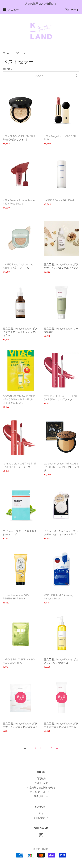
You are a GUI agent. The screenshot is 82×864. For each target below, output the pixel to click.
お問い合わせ (41, 817)
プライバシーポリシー (41, 792)
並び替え (8, 69)
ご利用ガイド (41, 783)
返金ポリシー (41, 796)
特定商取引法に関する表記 (41, 787)
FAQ (41, 813)
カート (75, 9)
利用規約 (41, 778)
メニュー (13, 9)
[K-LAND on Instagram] (41, 836)
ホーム (6, 53)
